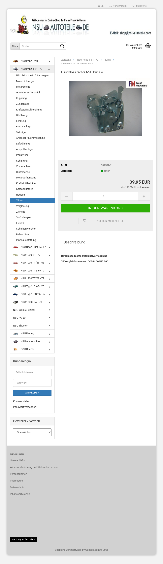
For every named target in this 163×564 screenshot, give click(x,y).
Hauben (20, 194)
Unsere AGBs (17, 460)
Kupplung (21, 98)
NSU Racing (27, 333)
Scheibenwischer (26, 228)
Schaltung (21, 160)
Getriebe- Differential (28, 92)
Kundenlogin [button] (119, 6)
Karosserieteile (24, 188)
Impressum (16, 480)
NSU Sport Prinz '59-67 (33, 246)
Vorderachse (23, 166)
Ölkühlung (21, 115)
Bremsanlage (23, 126)
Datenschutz (17, 487)
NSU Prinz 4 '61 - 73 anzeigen (32, 75)
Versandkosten (18, 473)
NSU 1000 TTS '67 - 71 (33, 270)
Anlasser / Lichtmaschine (30, 137)
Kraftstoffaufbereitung (29, 109)
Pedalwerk (22, 154)
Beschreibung (74, 242)
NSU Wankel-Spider (24, 309)
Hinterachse (23, 172)
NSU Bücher (27, 349)
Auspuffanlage (24, 149)
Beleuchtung (23, 234)
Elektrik (20, 223)
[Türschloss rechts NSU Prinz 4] (105, 107)
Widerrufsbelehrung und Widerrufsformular (34, 467)
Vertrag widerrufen (23, 539)
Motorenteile (23, 86)
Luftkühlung (23, 143)
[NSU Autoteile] (81, 23)
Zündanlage (22, 103)
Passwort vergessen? (25, 406)
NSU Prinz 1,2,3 (29, 60)
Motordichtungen (25, 81)
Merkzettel (141, 6)
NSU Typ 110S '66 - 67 (32, 294)
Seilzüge (21, 132)
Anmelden (32, 392)
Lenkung (21, 120)
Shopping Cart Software (68, 549)
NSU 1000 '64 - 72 (30, 254)
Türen (19, 200)
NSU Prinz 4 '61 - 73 (31, 68)
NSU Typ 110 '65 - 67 (32, 286)
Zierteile (20, 211)
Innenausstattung (26, 239)
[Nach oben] (152, 558)
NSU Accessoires (30, 341)
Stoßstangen (23, 217)
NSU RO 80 (19, 317)
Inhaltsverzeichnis (20, 493)
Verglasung (22, 205)
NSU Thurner (20, 325)
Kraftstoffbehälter (26, 183)
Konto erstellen (21, 401)
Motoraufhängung (26, 177)
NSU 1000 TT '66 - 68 (32, 262)
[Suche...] (62, 46)
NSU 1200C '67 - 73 (31, 301)
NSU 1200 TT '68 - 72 (32, 278)
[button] (101, 6)
